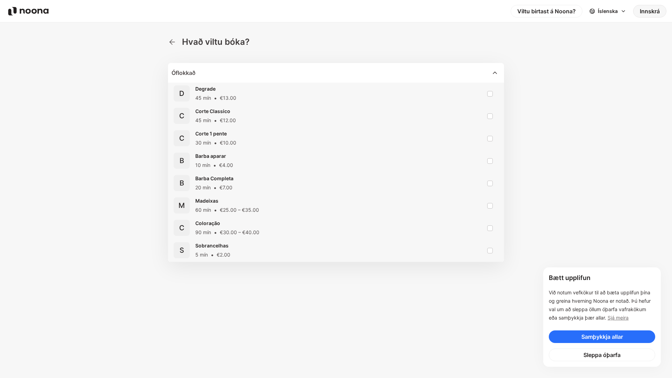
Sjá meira (618, 318)
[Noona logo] (28, 11)
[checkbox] (490, 94)
